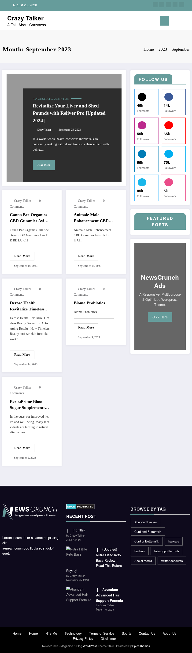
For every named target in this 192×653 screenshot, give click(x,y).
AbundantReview (145, 522)
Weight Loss (61, 99)
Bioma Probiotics (89, 303)
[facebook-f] (155, 4)
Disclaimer (108, 638)
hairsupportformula (166, 551)
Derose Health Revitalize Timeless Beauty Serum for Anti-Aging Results (27, 306)
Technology (73, 633)
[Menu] (164, 21)
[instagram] (175, 4)
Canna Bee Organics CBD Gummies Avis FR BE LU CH (28, 218)
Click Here (160, 317)
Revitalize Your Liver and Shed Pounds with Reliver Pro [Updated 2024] (69, 113)
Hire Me (51, 633)
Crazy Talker (25, 17)
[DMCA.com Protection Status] (80, 506)
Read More (43, 165)
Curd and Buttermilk (147, 531)
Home (17, 633)
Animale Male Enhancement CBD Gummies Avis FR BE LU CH (93, 218)
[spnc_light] (186, 21)
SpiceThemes (141, 646)
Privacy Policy (83, 638)
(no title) (79, 530)
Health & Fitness (43, 99)
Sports (126, 633)
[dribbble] (168, 4)
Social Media (143, 560)
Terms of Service (101, 633)
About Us (169, 633)
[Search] (179, 21)
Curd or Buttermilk (146, 541)
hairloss (139, 551)
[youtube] (181, 4)
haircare (173, 541)
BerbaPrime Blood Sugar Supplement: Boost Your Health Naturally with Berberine (27, 405)
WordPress (90, 646)
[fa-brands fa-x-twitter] (161, 4)
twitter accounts (172, 560)
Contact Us (147, 633)
